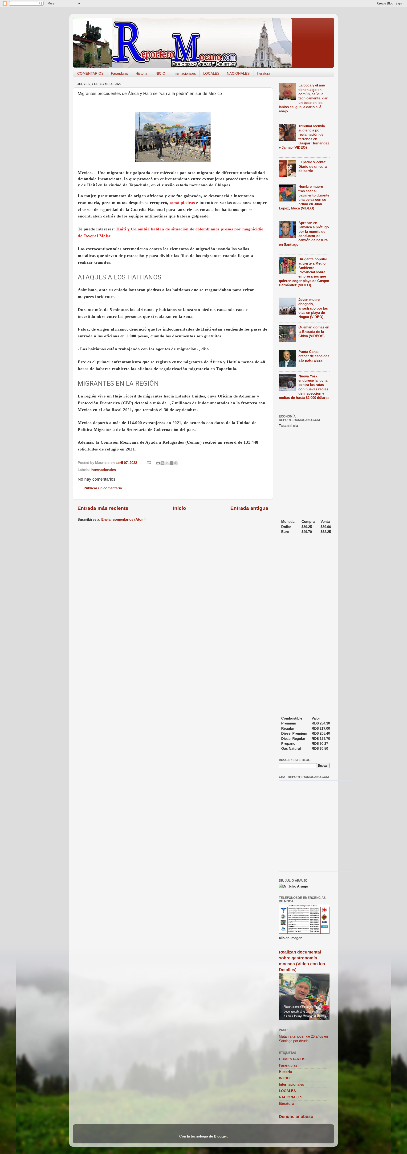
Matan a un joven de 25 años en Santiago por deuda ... (303, 1038)
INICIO (160, 73)
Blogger (220, 1136)
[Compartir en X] (167, 463)
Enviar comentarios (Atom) (123, 519)
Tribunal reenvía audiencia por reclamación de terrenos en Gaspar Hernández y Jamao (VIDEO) (304, 137)
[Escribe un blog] (162, 463)
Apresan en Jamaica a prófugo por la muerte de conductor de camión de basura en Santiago (304, 233)
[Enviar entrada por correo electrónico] (148, 463)
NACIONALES (238, 73)
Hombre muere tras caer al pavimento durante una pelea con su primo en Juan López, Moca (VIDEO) (304, 197)
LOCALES (211, 73)
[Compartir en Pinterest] (176, 463)
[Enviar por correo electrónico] (158, 463)
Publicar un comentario (103, 488)
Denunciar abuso (296, 1116)
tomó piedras (182, 202)
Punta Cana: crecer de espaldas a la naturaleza (313, 356)
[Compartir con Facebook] (171, 463)
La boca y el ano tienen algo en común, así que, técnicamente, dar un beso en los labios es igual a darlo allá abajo (303, 98)
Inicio (179, 508)
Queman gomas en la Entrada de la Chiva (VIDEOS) (313, 331)
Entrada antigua (249, 508)
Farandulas (119, 73)
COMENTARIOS (90, 73)
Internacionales (184, 73)
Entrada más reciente (102, 508)
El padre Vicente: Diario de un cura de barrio (312, 166)
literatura (263, 73)
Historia (141, 73)
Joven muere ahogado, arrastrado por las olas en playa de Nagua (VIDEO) (313, 308)
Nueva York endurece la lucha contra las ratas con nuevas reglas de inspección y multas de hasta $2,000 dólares (304, 387)
